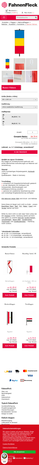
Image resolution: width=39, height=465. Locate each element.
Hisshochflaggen (9, 304)
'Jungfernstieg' (27, 220)
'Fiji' (20, 206)
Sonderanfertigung (8, 406)
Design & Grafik (7, 414)
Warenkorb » (13, 10)
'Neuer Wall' (16, 220)
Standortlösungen (8, 410)
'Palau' (25, 206)
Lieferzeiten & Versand (9, 423)
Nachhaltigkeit (7, 393)
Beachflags (5, 206)
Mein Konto (29, 13)
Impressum (6, 399)
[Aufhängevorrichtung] (31, 64)
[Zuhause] (20, 5)
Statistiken (18, 458)
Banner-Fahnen (9, 254)
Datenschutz (6, 397)
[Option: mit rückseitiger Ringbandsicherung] (31, 76)
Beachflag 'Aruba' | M (29, 254)
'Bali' (16, 206)
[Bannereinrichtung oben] (19, 64)
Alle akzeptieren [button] (19, 452)
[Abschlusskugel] (7, 76)
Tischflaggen (29, 304)
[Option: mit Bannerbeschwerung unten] (19, 76)
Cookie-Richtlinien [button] (8, 444)
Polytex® (31, 171)
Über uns (5, 391)
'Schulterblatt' (7, 220)
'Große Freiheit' (29, 218)
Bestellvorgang (7, 421)
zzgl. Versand (13, 291)
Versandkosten (34, 138)
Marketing (29, 458)
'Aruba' (4, 208)
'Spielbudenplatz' (20, 222)
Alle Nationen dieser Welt (10, 199)
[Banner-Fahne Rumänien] (19, 29)
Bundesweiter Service (9, 412)
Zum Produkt (9, 295)
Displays (7, 216)
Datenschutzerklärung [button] (10, 447)
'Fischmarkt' (6, 222)
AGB (3, 395)
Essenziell (8, 458)
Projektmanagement (9, 408)
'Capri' (30, 206)
